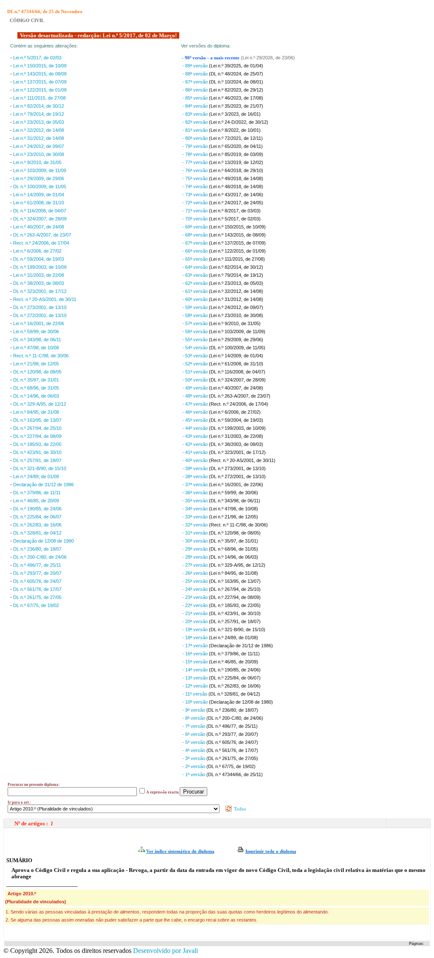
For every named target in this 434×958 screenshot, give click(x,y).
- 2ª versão (194, 766)
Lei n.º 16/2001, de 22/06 (38, 323)
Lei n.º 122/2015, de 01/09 (40, 89)
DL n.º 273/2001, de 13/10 (40, 307)
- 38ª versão (195, 476)
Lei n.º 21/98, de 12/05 (36, 363)
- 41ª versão (195, 452)
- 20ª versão (195, 621)
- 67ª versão (195, 242)
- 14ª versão (195, 669)
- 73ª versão (195, 194)
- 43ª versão (195, 436)
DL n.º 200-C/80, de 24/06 (40, 557)
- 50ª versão (195, 379)
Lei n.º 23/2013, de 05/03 (38, 122)
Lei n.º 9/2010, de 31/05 (37, 162)
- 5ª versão (194, 742)
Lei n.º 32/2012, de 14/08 (38, 130)
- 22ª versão (195, 605)
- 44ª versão (195, 428)
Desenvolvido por (165, 950)
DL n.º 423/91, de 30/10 (37, 452)
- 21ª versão (195, 613)
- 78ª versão (195, 154)
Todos (239, 808)
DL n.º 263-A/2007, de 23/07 (42, 234)
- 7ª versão (194, 726)
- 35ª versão (195, 500)
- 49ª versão (195, 387)
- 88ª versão (195, 73)
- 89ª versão (195, 65)
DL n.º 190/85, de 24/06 (37, 508)
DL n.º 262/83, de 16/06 (37, 524)
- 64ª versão (195, 267)
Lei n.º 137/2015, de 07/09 (40, 81)
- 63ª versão (195, 275)
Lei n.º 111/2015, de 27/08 (39, 97)
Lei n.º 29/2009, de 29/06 (38, 178)
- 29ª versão (195, 548)
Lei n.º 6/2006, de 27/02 (37, 250)
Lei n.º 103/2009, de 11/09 (39, 170)
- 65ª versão (195, 259)
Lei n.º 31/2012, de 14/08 (38, 138)
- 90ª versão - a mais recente (211, 58)
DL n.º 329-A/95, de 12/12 (39, 404)
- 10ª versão (195, 702)
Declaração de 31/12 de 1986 (43, 484)
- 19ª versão (195, 629)
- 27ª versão (195, 565)
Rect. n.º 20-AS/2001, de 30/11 (44, 299)
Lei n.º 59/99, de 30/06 (36, 331)
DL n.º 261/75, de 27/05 (37, 597)
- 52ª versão (195, 363)
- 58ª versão (195, 315)
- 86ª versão (195, 89)
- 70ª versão (195, 218)
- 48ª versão (195, 395)
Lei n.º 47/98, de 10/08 (36, 347)
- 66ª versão (195, 250)
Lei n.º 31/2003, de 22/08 (38, 275)
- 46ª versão (195, 412)
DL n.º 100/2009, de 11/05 (39, 186)
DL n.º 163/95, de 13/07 (37, 420)
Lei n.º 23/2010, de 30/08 (38, 154)
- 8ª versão (194, 718)
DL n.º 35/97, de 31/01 (36, 379)
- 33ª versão (195, 516)
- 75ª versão (195, 178)
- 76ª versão (195, 170)
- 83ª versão (195, 114)
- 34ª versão (195, 508)
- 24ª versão (195, 589)
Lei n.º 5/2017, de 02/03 (37, 57)
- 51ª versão (195, 371)
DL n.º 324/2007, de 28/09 (40, 218)
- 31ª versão (195, 532)
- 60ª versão (195, 299)
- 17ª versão (195, 645)
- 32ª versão (195, 524)
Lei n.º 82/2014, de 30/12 (38, 106)
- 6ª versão (194, 734)
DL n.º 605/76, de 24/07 (37, 581)
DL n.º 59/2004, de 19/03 (38, 259)
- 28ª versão (195, 557)
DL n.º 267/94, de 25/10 (37, 428)
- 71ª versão (195, 210)
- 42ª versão (195, 444)
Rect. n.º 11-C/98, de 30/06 (41, 355)
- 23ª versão (195, 597)
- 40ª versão (195, 460)
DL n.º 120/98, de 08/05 (37, 371)
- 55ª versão (195, 339)
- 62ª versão (195, 283)
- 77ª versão (195, 162)
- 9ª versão (194, 710)
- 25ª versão (195, 581)
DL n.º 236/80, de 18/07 (37, 548)
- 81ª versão (195, 130)
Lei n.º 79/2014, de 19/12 (38, 114)
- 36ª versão (195, 492)
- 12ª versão (195, 685)
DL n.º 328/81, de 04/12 (37, 532)
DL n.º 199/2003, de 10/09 (40, 267)
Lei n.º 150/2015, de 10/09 (40, 65)
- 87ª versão (195, 81)
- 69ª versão (195, 226)
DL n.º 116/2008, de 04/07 (39, 210)
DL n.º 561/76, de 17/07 (37, 589)
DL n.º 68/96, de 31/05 (36, 387)
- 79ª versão (195, 146)
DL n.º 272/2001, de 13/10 (40, 315)
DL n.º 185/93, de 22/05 (37, 444)
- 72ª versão (195, 202)
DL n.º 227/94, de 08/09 (37, 436)
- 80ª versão (195, 138)
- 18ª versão (195, 637)
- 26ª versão (195, 573)
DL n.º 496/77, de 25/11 (37, 565)
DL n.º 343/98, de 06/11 (37, 339)
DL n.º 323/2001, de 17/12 (40, 291)
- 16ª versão (195, 653)
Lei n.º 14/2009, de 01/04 (38, 194)
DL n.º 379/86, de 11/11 (37, 492)
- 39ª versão (195, 468)
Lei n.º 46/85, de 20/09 (36, 500)
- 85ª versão (195, 97)
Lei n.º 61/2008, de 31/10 (38, 202)
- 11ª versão (195, 693)
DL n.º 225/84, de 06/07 (37, 516)
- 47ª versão (195, 404)
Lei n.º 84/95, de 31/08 (36, 412)
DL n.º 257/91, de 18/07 (37, 460)
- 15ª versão (195, 661)
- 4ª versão (194, 750)
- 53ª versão (195, 355)
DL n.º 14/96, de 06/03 (36, 395)
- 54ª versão (195, 347)
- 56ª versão (195, 331)
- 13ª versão (195, 677)
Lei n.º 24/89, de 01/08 (36, 476)
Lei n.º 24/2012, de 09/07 (38, 146)
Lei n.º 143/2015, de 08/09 (40, 73)
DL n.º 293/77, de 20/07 (37, 573)
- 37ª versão (195, 484)
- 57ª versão (195, 323)
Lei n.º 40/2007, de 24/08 (38, 226)
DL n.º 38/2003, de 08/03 (38, 283)
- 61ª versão (195, 291)
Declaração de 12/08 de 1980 (43, 540)
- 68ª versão (195, 234)
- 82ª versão (195, 122)
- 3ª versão (194, 758)
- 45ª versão (195, 420)
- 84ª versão (195, 106)
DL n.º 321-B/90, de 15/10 (39, 468)
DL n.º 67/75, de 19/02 (36, 605)
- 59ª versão (195, 307)
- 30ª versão (195, 540)
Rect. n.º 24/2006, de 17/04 (41, 242)
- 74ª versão (195, 186)
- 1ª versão (194, 774)
